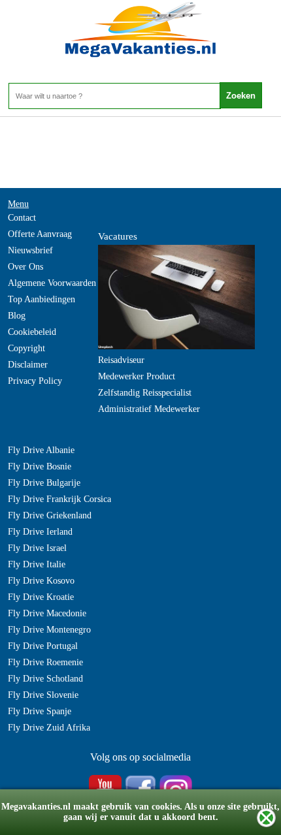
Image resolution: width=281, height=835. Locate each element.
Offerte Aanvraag (40, 234)
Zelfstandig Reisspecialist (144, 393)
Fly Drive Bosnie (39, 466)
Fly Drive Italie (36, 564)
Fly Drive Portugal (43, 646)
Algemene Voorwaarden (52, 283)
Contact (22, 218)
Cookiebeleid (32, 332)
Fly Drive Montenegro (49, 630)
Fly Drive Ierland (40, 532)
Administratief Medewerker (149, 409)
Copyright (26, 348)
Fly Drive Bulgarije (44, 483)
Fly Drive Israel (37, 548)
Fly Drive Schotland (45, 679)
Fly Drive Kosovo (41, 581)
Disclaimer (28, 365)
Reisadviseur (121, 360)
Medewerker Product (136, 376)
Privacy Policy (35, 381)
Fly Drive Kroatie (41, 597)
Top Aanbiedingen (41, 299)
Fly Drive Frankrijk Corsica (59, 499)
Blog (16, 316)
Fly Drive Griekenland (49, 515)
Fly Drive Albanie (41, 450)
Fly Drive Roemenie (45, 662)
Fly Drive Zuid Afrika (49, 728)
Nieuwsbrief (30, 250)
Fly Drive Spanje (39, 711)
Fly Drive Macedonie (47, 613)
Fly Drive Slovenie (43, 695)
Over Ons (25, 267)
